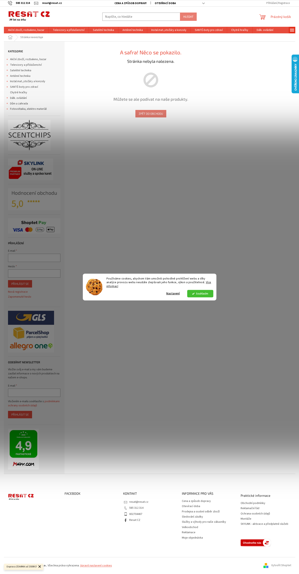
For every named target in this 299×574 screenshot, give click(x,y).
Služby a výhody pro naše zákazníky (204, 522)
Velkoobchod (190, 527)
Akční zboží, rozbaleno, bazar (28, 59)
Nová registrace (18, 292)
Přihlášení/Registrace (278, 3)
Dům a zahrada (19, 104)
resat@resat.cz (138, 502)
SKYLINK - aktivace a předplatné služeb (264, 524)
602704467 (135, 514)
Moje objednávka (192, 538)
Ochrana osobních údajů (255, 514)
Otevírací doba (165, 3)
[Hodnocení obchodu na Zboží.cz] (256, 543)
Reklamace (188, 532)
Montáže (246, 519)
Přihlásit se (20, 283)
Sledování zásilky (192, 517)
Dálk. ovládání (18, 98)
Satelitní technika (20, 70)
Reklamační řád (250, 508)
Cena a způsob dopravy (130, 3)
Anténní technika (20, 76)
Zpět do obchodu (151, 113)
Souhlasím (202, 294)
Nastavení (173, 293)
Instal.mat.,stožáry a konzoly (27, 81)
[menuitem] (26, 30)
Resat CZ (134, 520)
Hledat (188, 16)
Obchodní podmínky (253, 503)
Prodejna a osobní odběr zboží (201, 512)
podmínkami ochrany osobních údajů (34, 403)
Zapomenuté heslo (19, 297)
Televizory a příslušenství (26, 65)
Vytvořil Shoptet (281, 565)
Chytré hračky (18, 92)
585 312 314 (136, 508)
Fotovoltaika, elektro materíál (28, 109)
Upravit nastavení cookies (96, 565)
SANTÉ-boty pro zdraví (24, 87)
